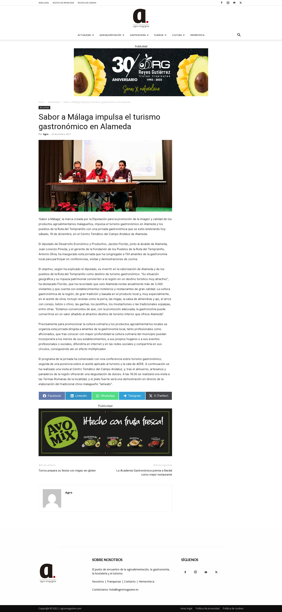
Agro (45, 134)
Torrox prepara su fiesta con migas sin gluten (67, 470)
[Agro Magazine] (141, 18)
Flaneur (158, 35)
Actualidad (84, 35)
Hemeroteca (197, 35)
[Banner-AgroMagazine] (141, 72)
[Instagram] (228, 2)
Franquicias (114, 581)
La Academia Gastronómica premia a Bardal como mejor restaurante (144, 472)
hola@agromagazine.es (124, 589)
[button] (238, 35)
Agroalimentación (110, 35)
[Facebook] (221, 2)
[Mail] (234, 2)
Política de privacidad (63, 3)
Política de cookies (87, 3)
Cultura (177, 35)
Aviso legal (44, 3)
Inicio (41, 102)
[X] (240, 2)
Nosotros (98, 581)
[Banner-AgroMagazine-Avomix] (105, 432)
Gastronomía (138, 35)
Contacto (130, 581)
